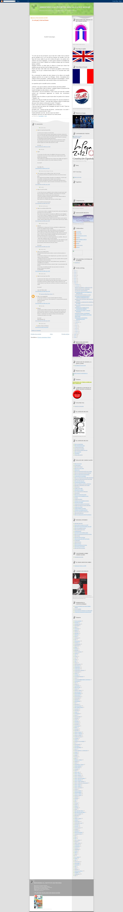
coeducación (77, 668)
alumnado (77, 633)
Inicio (51, 334)
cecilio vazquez (79, 245)
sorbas (76, 850)
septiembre (77, 322)
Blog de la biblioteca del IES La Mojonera (83, 483)
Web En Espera (78, 543)
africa (76, 627)
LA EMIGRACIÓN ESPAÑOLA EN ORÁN (83, 314)
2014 (75, 275)
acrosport (77, 622)
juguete (76, 752)
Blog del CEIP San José (79, 480)
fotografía (76, 730)
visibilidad (76, 872)
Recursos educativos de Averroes (82, 511)
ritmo (76, 836)
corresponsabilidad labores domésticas (83, 679)
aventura (76, 642)
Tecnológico (77, 453)
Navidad (76, 798)
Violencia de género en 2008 (80, 565)
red (75, 835)
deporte (76, 688)
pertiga (76, 804)
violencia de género (79, 870)
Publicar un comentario (36, 330)
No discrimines (78, 465)
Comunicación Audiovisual (80, 482)
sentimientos (77, 846)
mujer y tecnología (78, 787)
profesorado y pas (78, 823)
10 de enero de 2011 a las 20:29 (41, 327)
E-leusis (76, 497)
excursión (77, 721)
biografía (76, 650)
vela (75, 866)
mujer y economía (78, 776)
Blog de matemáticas (79, 444)
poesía (76, 816)
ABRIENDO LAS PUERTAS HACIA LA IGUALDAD (64, 7)
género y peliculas (78, 733)
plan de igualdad (78, 813)
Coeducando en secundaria (80, 476)
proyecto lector (78, 827)
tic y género (77, 857)
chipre (76, 659)
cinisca (76, 662)
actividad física (78, 624)
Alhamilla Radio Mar (79, 523)
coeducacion (77, 667)
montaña (76, 769)
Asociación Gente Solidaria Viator (81, 532)
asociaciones (77, 640)
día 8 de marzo (78, 691)
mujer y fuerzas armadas (80, 778)
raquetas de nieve (78, 833)
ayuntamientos (78, 644)
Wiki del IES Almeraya (79, 513)
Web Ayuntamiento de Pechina (81, 545)
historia (76, 739)
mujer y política (78, 786)
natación (76, 796)
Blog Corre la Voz (78, 463)
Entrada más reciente (36, 334)
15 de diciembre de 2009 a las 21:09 (42, 291)
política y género (78, 818)
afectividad (77, 625)
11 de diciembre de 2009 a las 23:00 (42, 220)
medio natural (77, 767)
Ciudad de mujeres (78, 499)
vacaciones (77, 864)
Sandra (77, 243)
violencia (76, 869)
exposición (77, 722)
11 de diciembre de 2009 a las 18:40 (42, 184)
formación (77, 728)
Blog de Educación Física (80, 529)
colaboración (77, 671)
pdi (75, 801)
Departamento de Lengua (81, 235)
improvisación (77, 744)
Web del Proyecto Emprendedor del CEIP (83, 526)
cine (75, 661)
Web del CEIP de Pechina (80, 537)
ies (75, 742)
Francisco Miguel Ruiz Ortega (46, 294)
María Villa (78, 241)
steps (76, 852)
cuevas (76, 684)
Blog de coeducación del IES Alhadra (82, 474)
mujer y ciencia (78, 773)
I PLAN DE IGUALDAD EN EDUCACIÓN (83, 612)
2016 (75, 272)
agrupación (77, 628)
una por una (77, 861)
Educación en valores (79, 489)
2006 (75, 337)
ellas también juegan (79, 707)
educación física (78, 705)
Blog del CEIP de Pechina (80, 548)
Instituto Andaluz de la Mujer (80, 508)
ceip (75, 654)
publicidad (77, 830)
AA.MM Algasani (78, 531)
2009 (75, 282)
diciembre (77, 284)
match (76, 762)
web (75, 875)
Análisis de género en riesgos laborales (83, 505)
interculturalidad (78, 747)
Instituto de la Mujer (79, 507)
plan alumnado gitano (79, 810)
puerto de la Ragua (78, 832)
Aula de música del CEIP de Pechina (82, 538)
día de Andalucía (78, 693)
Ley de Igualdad (78, 609)
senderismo (77, 844)
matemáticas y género (79, 764)
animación (77, 637)
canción (76, 653)
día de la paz (77, 694)
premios (76, 819)
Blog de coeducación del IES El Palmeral (83, 473)
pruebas (76, 829)
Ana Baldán (78, 231)
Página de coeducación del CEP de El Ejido (83, 479)
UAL (75, 860)
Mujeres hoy (77, 469)
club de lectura (78, 664)
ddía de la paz (77, 687)
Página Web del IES (79, 454)
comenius (77, 674)
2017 (75, 270)
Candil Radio (77, 540)
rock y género (77, 840)
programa (77, 824)
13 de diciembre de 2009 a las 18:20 (42, 246)
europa (76, 719)
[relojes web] (77, 175)
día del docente (78, 696)
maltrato (76, 761)
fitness (76, 727)
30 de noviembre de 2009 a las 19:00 (42, 146)
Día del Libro (77, 698)
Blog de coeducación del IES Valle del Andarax (84, 477)
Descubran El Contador (79, 448)
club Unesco (77, 665)
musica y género (78, 793)
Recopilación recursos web (80, 365)
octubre (76, 320)
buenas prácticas (78, 651)
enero (76, 332)
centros (76, 656)
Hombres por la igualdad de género (82, 500)
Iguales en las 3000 (79, 488)
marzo (76, 329)
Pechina (76, 802)
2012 (75, 278)
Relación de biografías (79, 406)
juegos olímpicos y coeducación (81, 750)
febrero (76, 331)
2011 (75, 279)
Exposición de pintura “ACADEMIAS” (82, 313)
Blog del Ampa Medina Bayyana (81, 450)
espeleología (77, 713)
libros (76, 758)
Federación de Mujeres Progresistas (82, 503)
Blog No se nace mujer (79, 468)
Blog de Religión (78, 451)
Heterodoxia (77, 493)
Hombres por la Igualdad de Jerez (81, 496)
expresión (77, 724)
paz (75, 799)
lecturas (76, 756)
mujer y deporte (78, 775)
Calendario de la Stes (79, 557)
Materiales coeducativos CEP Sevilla (82, 485)
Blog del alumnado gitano (80, 445)
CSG (76, 682)
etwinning (76, 718)
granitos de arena (78, 736)
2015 (75, 273)
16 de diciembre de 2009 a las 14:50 (42, 303)
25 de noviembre (78, 620)
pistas (76, 809)
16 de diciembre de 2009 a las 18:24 (42, 320)
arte (75, 639)
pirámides (77, 807)
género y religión (78, 735)
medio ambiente (78, 765)
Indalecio (78, 237)
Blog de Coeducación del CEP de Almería (83, 514)
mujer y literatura (78, 779)
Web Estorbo (77, 535)
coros (76, 678)
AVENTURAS (77, 316)
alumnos (76, 634)
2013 (75, 276)
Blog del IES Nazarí (79, 466)
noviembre (77, 286)
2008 (75, 334)
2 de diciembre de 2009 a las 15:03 (42, 168)
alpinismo (76, 631)
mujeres (76, 789)
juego (76, 749)
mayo (76, 326)
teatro (76, 853)
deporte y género (78, 690)
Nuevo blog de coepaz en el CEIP (81, 525)
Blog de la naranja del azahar (80, 494)
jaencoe (77, 247)
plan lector (77, 815)
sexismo (76, 847)
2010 (75, 281)
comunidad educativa (79, 676)
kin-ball (76, 753)
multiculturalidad (78, 792)
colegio (76, 673)
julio (76, 323)
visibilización (77, 873)
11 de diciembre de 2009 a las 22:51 (42, 203)
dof (75, 702)
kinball (76, 755)
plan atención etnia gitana (80, 812)
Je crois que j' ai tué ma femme (81, 290)
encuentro (77, 708)
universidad (77, 863)
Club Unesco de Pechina (80, 546)
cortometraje (77, 681)
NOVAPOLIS (77, 262)
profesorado (77, 821)
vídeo (76, 867)
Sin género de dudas (79, 502)
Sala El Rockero (78, 542)
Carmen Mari (79, 233)
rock (75, 838)
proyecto (76, 826)
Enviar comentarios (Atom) (44, 337)
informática (77, 745)
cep (75, 657)
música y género (78, 795)
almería (76, 630)
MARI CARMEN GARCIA (81, 239)
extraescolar (77, 725)
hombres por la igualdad (79, 741)
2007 (75, 335)
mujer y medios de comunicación (81, 782)
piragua (76, 806)
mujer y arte (77, 772)
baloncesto (77, 645)
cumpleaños (77, 685)
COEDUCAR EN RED (79, 447)
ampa (76, 636)
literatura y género (78, 759)
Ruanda (76, 841)
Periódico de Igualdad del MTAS (81, 510)
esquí (76, 715)
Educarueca (77, 486)
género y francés (78, 732)
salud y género (78, 843)
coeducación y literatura (79, 670)
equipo (76, 712)
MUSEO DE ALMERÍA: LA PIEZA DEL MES (83, 287)
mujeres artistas (78, 790)
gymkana (76, 738)
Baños (76, 647)
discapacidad (77, 701)
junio (76, 325)
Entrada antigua (65, 334)
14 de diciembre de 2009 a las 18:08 (42, 271)
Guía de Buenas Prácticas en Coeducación (83, 610)
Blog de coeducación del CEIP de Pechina (83, 534)
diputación (77, 699)
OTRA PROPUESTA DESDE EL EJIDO (83, 294)
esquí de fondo (78, 716)
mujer (76, 770)
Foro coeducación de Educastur (81, 491)
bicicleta (76, 648)
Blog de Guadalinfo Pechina (80, 528)
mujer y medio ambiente (79, 781)
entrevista (77, 710)
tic (75, 855)
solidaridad (77, 849)
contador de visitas (76, 137)
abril (76, 328)
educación (77, 704)
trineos (76, 858)
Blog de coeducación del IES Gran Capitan (83, 471)
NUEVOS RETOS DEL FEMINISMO (82, 289)
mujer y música (78, 784)
